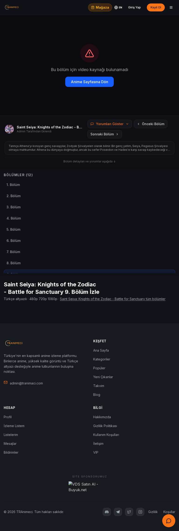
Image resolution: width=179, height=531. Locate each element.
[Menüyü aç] (171, 7)
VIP (95, 452)
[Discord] (107, 512)
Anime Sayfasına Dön (89, 81)
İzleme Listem (14, 426)
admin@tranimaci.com (26, 383)
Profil (8, 417)
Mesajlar (10, 443)
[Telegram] (118, 512)
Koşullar (169, 512)
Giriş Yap (134, 7)
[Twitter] (129, 512)
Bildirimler (11, 452)
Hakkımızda (102, 417)
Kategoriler (101, 359)
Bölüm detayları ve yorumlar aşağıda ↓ (89, 161)
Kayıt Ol (156, 7)
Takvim (98, 386)
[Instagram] (140, 512)
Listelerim (11, 435)
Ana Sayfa (101, 350)
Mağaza (102, 7)
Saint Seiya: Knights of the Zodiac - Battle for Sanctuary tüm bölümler (112, 299)
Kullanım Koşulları (106, 435)
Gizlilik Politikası (105, 426)
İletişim (98, 443)
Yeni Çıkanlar (103, 377)
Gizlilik (153, 512)
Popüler (99, 368)
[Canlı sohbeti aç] (168, 520)
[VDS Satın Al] (89, 487)
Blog (96, 395)
